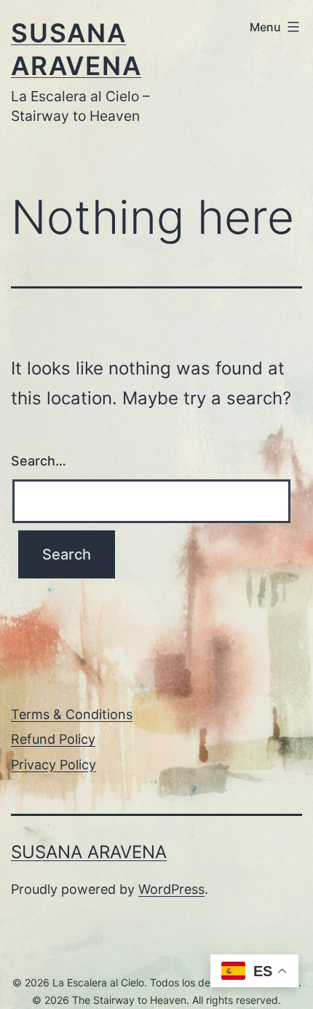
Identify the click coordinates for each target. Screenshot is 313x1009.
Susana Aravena (89, 852)
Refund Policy (53, 739)
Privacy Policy (53, 764)
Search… (38, 460)
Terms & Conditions (71, 714)
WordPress (171, 889)
